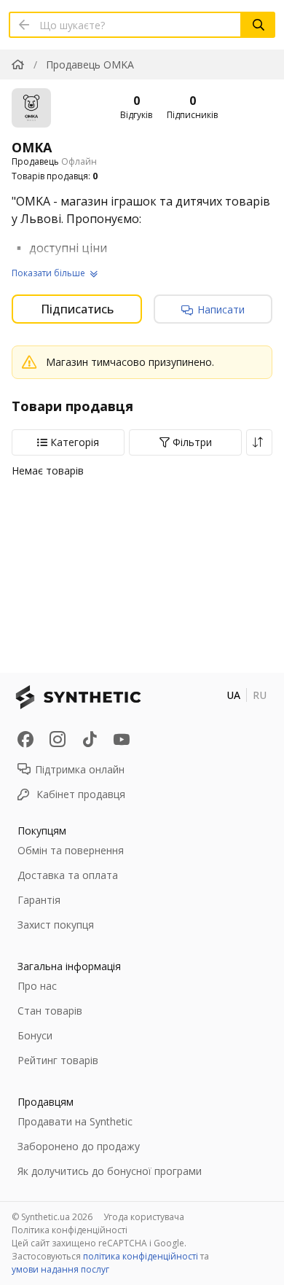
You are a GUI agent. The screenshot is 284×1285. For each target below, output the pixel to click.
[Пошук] (258, 25)
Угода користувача (143, 1217)
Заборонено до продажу (78, 1146)
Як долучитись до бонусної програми (109, 1171)
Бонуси (34, 1035)
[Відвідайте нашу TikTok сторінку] (90, 739)
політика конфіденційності (140, 1256)
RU (260, 695)
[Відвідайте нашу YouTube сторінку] (122, 739)
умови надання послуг (60, 1269)
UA (233, 695)
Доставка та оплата (67, 875)
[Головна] (18, 64)
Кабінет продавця (80, 794)
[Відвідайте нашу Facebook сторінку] (25, 739)
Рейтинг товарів (57, 1060)
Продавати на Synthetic (75, 1121)
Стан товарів (49, 1011)
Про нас (37, 986)
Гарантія (38, 900)
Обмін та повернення (70, 850)
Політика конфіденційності (69, 1230)
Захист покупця (55, 924)
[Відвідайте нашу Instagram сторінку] (58, 739)
